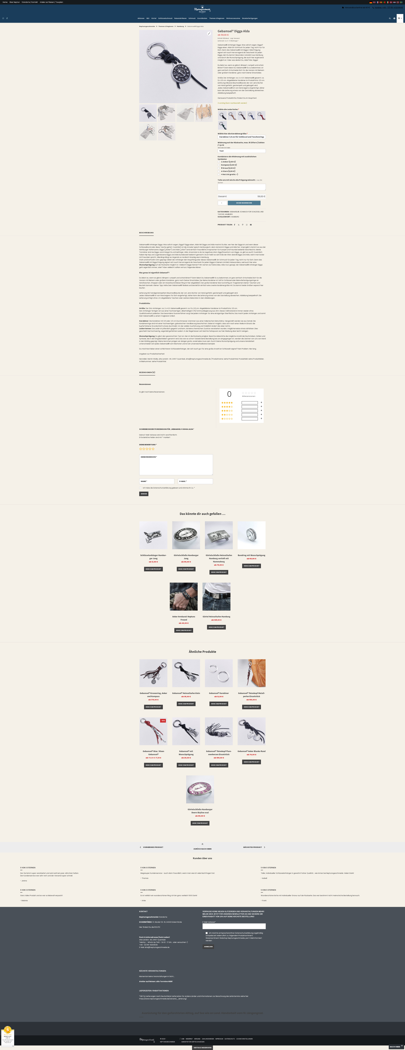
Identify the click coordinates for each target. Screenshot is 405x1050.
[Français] (377, 2)
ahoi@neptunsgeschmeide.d (156, 947)
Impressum (219, 1039)
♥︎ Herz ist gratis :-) (229, 174)
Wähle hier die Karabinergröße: (233, 133)
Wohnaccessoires (233, 18)
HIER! (170, 981)
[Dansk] (391, 2)
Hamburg (180, 26)
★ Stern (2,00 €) (228, 171)
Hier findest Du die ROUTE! (150, 927)
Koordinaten (202, 18)
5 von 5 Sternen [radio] (153, 449)
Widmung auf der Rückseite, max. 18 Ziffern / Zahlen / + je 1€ (241, 143)
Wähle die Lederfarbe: (228, 109)
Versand (237, 38)
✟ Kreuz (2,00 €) (228, 168)
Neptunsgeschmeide (147, 26)
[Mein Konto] (394, 18)
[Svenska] (401, 2)
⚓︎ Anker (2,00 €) (228, 162)
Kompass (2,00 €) (229, 165)
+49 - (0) (148, 945)
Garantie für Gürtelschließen (192, 1042)
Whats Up (152, 942)
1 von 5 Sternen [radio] (140, 449)
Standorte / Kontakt (30, 2)
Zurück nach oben (202, 849)
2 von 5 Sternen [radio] (143, 449)
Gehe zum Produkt (153, 569)
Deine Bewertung (148, 444)
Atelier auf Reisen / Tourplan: (51, 2)
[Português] (384, 2)
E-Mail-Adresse (209, 922)
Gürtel (153, 18)
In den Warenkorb (244, 203)
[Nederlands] (394, 2)
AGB (182, 1039)
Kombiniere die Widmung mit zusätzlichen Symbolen (237, 157)
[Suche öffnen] (390, 18)
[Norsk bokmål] (398, 2)
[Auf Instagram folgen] (3, 18)
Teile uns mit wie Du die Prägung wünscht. (237, 180)
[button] (209, 33)
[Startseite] (202, 9)
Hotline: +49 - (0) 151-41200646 (389, 7)
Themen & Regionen (216, 18)
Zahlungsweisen (208, 1039)
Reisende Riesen (180, 18)
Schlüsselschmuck (165, 18)
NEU (147, 18)
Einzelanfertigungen (250, 18)
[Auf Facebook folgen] (7, 18)
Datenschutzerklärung (162, 488)
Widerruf (189, 1039)
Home (5, 2)
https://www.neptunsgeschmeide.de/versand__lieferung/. (163, 999)
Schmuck (192, 18)
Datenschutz (230, 1039)
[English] (374, 2)
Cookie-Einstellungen (244, 1039)
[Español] (381, 2)
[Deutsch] (371, 2)
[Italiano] (387, 2)
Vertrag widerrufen (202, 1048)
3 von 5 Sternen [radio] (146, 449)
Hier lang (252, 349)
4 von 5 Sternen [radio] (149, 449)
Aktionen (141, 18)
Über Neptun (14, 2)
